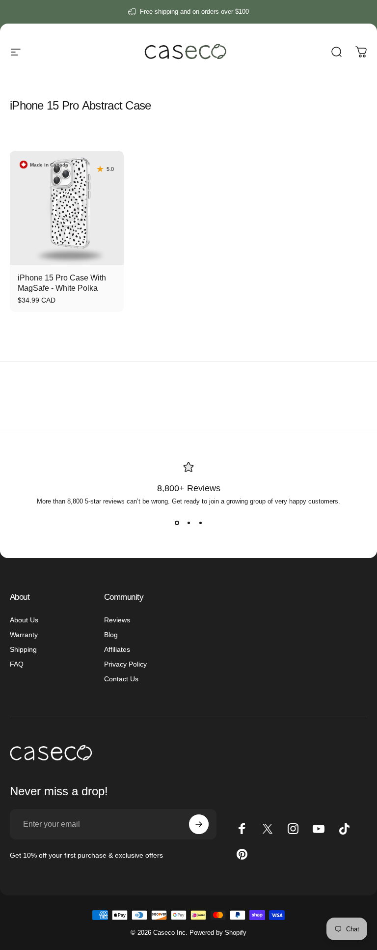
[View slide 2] (188, 523)
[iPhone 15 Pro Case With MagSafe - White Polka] (67, 208)
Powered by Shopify (217, 932)
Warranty (24, 635)
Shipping (23, 649)
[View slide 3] (200, 523)
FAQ (17, 664)
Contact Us (121, 679)
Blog (111, 635)
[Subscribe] (199, 824)
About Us (24, 620)
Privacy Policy (125, 664)
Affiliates (117, 649)
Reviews (117, 620)
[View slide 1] (177, 523)
